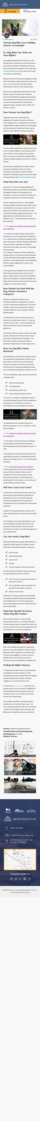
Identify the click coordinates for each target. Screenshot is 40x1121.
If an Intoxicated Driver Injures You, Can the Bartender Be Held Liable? (18, 773)
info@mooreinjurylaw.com (21, 835)
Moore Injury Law (18, 686)
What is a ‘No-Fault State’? (13, 756)
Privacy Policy (26, 892)
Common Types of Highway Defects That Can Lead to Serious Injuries (19, 791)
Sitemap (18, 892)
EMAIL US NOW (31, 11)
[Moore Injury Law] (14, 5)
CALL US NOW (12, 11)
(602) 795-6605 (16, 828)
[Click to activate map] (20, 870)
